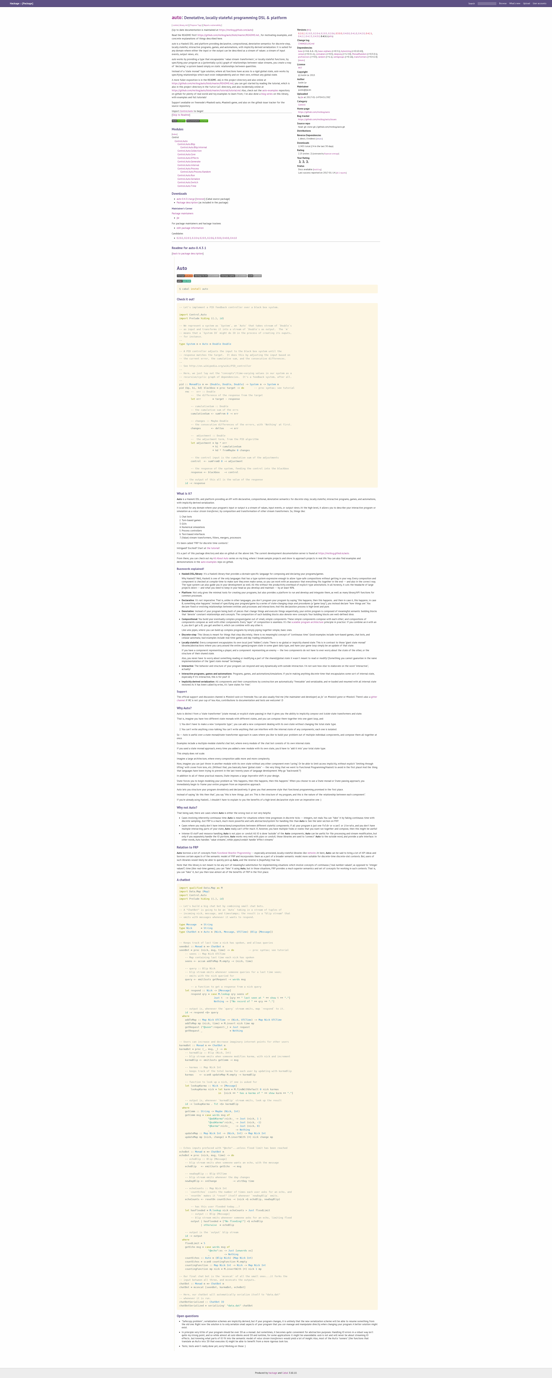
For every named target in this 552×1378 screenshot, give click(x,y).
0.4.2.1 (369, 33)
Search (471, 3)
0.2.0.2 (180, 238)
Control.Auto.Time (187, 186)
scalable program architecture (307, 622)
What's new (514, 3)
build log (317, 169)
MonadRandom (359, 53)
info (331, 36)
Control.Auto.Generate (189, 161)
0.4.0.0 (226, 238)
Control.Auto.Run (186, 175)
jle (178, 217)
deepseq (338, 53)
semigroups (339, 56)
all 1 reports (341, 173)
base (300, 51)
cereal (301, 53)
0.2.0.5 (203, 238)
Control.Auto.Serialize (189, 178)
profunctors (304, 56)
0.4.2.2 (301, 36)
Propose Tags (195, 25)
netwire (311, 852)
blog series (267, 93)
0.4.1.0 (233, 238)
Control (301, 104)
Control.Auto (186, 111)
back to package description (188, 253)
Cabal (285, 1372)
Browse (502, 3)
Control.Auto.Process (188, 168)
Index (174, 134)
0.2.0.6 (210, 238)
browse (200, 198)
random (321, 56)
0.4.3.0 (316, 36)
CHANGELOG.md (306, 43)
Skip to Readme (181, 114)
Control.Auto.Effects (188, 158)
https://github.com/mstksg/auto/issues (317, 119)
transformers (360, 56)
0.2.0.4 (195, 238)
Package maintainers (182, 213)
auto (176, 17)
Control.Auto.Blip (186, 144)
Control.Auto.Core (186, 154)
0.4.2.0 (361, 33)
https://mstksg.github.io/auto (333, 553)
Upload (526, 3)
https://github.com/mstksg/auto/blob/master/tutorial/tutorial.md (206, 90)
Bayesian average (331, 153)
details (301, 60)
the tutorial (213, 548)
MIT (300, 67)
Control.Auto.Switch (188, 182)
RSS (308, 30)
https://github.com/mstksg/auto (314, 112)
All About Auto (220, 558)
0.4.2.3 (309, 36)
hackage (273, 1372)
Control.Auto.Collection (190, 150)
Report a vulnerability (212, 25)
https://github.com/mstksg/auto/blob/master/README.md (228, 35)
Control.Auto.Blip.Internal (193, 147)
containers (321, 53)
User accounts (539, 3)
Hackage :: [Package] (21, 3)
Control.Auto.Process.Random (195, 171)
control (176, 25)
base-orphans (324, 51)
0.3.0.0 (218, 238)
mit (186, 25)
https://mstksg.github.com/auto (235, 29)
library (181, 25)
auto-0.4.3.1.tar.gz (186, 198)
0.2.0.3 (187, 238)
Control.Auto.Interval (188, 165)
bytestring (346, 51)
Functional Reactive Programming (234, 852)
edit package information (190, 227)
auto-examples (270, 90)
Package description (187, 202)
